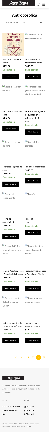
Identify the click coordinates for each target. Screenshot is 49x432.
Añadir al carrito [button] (10, 77)
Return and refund (10, 410)
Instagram (30, 406)
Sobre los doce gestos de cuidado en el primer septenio (35, 114)
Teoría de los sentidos (35, 166)
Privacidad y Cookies (11, 406)
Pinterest (30, 414)
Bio (3, 414)
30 (33, 357)
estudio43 (27, 426)
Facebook (30, 410)
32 (44, 357)
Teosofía (29, 218)
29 (27, 357)
